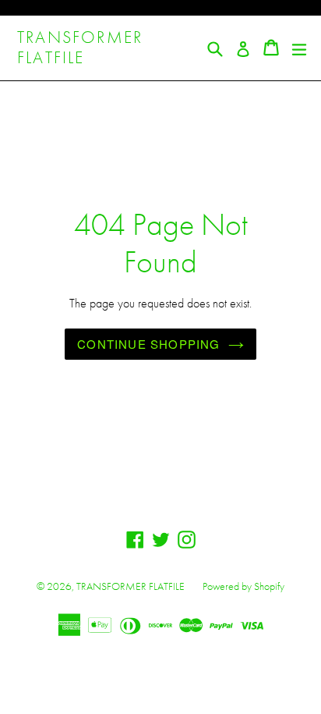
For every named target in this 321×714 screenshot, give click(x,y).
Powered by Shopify (243, 586)
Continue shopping (148, 344)
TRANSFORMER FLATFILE (80, 48)
